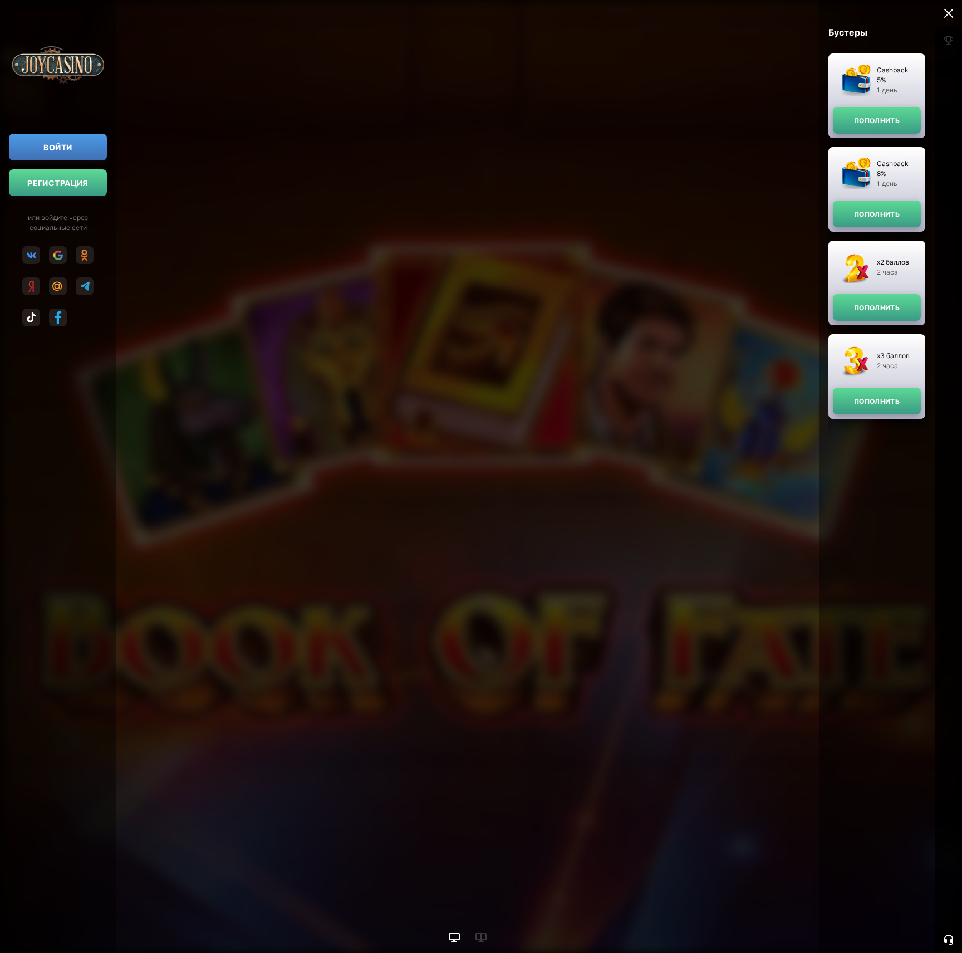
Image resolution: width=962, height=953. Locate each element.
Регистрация (58, 183)
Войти (57, 147)
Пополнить (877, 120)
